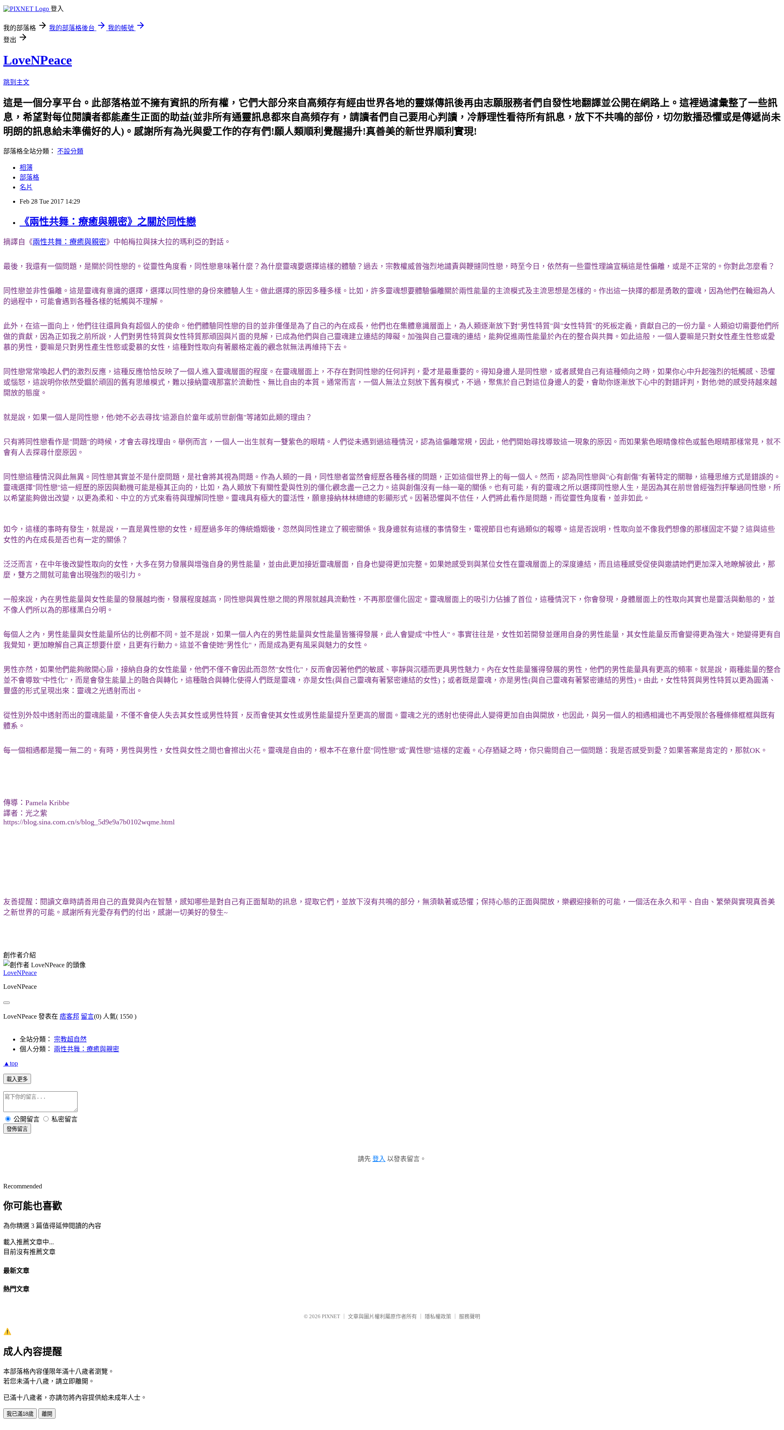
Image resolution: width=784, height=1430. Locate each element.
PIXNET (331, 1316)
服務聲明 (469, 1316)
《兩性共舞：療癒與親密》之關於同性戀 (108, 221)
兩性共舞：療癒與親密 (69, 242)
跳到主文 (16, 82)
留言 (87, 1016)
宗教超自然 (70, 1039)
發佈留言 (17, 1129)
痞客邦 (69, 1016)
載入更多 (17, 1079)
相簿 (26, 167)
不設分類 (70, 151)
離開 (47, 1414)
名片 (26, 187)
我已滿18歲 (20, 1414)
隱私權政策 (438, 1316)
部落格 (29, 177)
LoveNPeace (37, 60)
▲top (10, 1063)
